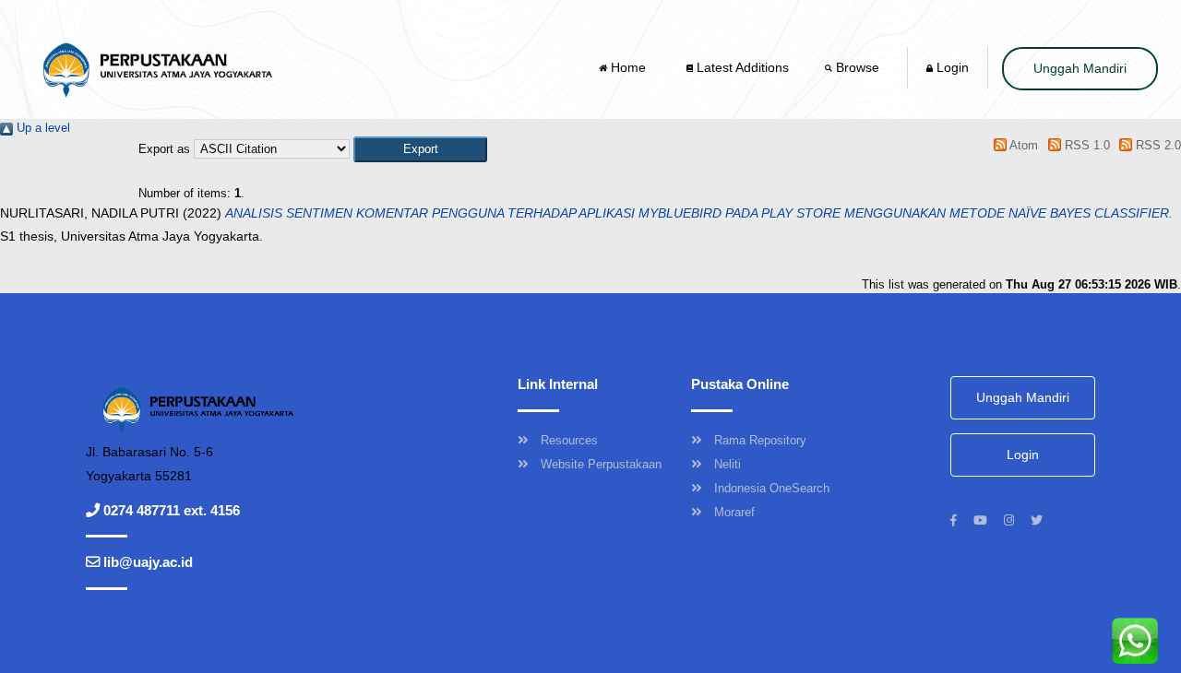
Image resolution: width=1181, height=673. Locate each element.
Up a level (41, 128)
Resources (569, 440)
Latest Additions (741, 67)
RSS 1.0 (1085, 145)
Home (628, 67)
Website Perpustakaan (601, 464)
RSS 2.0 (1156, 145)
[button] (420, 148)
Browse (857, 67)
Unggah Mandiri (1080, 68)
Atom (1022, 145)
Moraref (734, 512)
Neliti (727, 464)
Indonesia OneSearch (771, 488)
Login (951, 67)
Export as (164, 149)
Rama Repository (760, 440)
